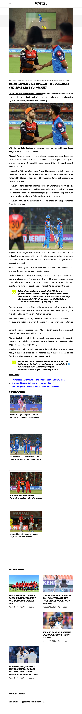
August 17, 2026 (16, 678)
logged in (24, 702)
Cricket (30, 80)
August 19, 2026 (49, 607)
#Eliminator (23, 364)
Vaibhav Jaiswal (22, 80)
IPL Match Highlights (44, 80)
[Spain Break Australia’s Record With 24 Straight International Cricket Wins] (24, 583)
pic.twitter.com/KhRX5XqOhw (52, 299)
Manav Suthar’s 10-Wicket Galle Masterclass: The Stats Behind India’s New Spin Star (57, 599)
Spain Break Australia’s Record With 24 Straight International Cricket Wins (22, 599)
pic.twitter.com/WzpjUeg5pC (40, 366)
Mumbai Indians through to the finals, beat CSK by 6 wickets (38, 380)
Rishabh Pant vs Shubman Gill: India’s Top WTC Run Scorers (57, 635)
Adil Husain (29, 607)
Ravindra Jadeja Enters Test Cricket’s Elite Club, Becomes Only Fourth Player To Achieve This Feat (24, 670)
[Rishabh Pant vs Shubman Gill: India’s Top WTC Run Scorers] (58, 620)
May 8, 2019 (52, 301)
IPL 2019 (35, 80)
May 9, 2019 (12, 80)
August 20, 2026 (16, 607)
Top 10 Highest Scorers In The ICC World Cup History (35, 387)
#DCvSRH (33, 299)
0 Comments (58, 80)
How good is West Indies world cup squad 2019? (33, 383)
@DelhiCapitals (25, 293)
